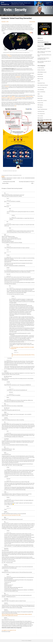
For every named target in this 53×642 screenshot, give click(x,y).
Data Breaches (40, 76)
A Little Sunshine (41, 67)
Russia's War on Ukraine (42, 100)
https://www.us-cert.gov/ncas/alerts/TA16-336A (11, 515)
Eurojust (10, 55)
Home (2, 15)
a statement (18, 76)
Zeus (9, 96)
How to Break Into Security (43, 85)
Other (3, 176)
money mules (12, 98)
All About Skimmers (41, 69)
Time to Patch (40, 115)
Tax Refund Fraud (41, 111)
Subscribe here (40, 40)
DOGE (39, 80)
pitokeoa (5, 617)
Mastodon (29, 640)
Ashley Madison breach (42, 72)
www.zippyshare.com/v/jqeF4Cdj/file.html (9, 630)
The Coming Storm (41, 113)
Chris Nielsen (9, 358)
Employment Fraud (41, 83)
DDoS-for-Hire (40, 78)
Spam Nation (40, 107)
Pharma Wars (40, 96)
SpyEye (13, 96)
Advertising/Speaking (19, 15)
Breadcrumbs (40, 74)
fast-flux (7, 86)
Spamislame (6, 548)
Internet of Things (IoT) (42, 87)
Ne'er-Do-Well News (41, 91)
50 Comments (32, 21)
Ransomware (40, 98)
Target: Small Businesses (42, 109)
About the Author (9, 15)
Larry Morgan (6, 438)
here (15, 105)
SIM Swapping (40, 104)
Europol (8, 54)
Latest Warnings (41, 89)
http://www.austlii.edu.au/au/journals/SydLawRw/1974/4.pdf (23, 355)
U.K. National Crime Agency (6, 179)
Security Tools (40, 102)
